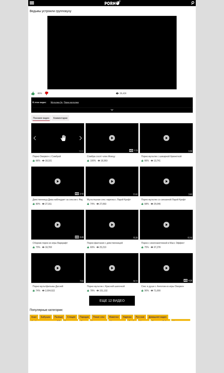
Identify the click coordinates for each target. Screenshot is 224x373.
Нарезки (127, 317)
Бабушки (45, 317)
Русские (140, 317)
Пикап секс (99, 317)
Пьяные (59, 317)
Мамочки (114, 317)
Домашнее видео (158, 317)
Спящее (71, 317)
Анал (34, 317)
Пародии (84, 317)
